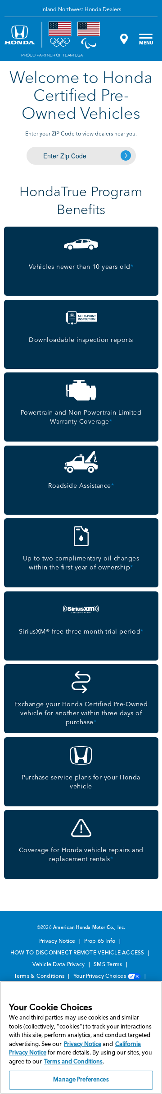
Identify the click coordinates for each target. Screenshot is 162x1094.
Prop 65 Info (100, 941)
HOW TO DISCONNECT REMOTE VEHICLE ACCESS (78, 953)
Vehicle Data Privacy (59, 964)
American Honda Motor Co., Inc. (89, 927)
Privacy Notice (58, 941)
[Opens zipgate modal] (123, 39)
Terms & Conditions (40, 976)
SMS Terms (109, 964)
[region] (81, 1037)
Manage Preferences (80, 1080)
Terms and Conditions (73, 1062)
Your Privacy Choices (100, 976)
